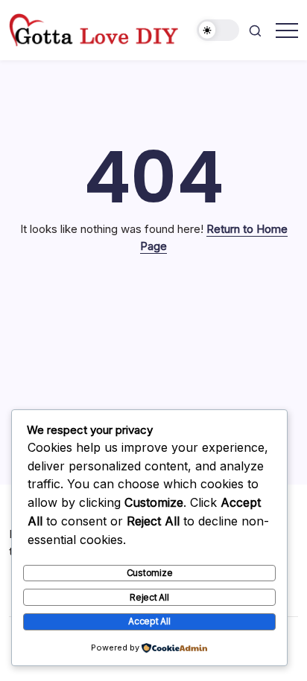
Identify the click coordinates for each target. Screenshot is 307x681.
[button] (218, 30)
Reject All (149, 597)
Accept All (149, 621)
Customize (150, 572)
